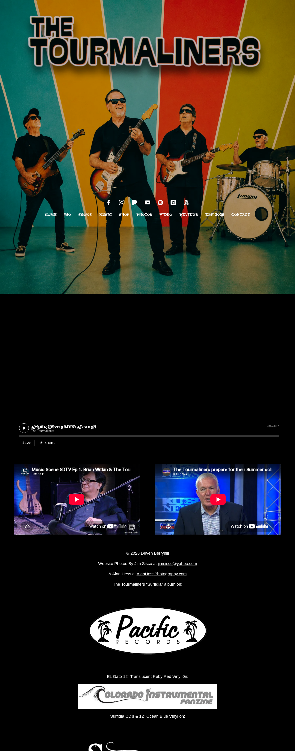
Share (50, 442)
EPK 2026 (214, 214)
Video (165, 214)
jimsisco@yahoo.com (177, 563)
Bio (67, 214)
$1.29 (27, 442)
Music (105, 214)
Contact (240, 214)
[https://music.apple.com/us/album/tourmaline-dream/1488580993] (173, 202)
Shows (85, 214)
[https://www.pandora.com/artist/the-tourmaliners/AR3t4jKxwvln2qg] (134, 202)
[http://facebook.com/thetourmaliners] (109, 202)
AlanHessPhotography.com (162, 574)
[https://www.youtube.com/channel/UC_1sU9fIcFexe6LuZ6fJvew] (147, 202)
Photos (144, 214)
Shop (124, 214)
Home (51, 214)
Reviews (189, 214)
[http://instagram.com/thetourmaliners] (121, 202)
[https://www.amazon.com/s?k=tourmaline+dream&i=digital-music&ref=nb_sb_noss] (186, 202)
